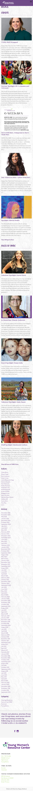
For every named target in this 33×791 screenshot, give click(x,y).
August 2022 (4, 555)
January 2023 (5, 547)
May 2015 (4, 677)
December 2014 (5, 686)
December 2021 (5, 562)
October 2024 (5, 522)
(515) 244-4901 (5, 780)
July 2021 (3, 570)
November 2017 (5, 639)
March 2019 (4, 614)
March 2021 (4, 576)
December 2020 (5, 581)
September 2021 (5, 566)
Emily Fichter (5, 478)
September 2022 (6, 553)
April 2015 (4, 679)
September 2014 (5, 692)
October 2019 (5, 604)
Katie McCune (5, 487)
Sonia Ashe (4, 501)
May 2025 (4, 516)
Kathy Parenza (5, 486)
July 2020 (4, 587)
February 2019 (5, 616)
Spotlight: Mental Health (10, 220)
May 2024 (4, 530)
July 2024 (4, 526)
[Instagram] (18, 731)
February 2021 (5, 577)
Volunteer (4, 770)
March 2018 (4, 633)
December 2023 (5, 536)
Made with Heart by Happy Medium (16, 789)
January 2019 (5, 618)
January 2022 (5, 560)
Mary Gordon (5, 495)
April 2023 (4, 543)
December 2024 (5, 520)
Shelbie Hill (4, 499)
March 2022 (4, 558)
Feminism (4, 704)
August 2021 (4, 568)
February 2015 (5, 682)
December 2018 (5, 619)
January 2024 (5, 534)
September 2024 (6, 524)
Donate (3, 768)
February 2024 (5, 532)
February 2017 (5, 652)
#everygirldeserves (6, 700)
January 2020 (5, 598)
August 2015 (4, 671)
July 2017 (3, 646)
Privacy (7, 782)
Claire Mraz (4, 472)
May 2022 (4, 556)
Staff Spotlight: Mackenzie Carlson (14, 445)
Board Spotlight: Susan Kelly (12, 363)
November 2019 (5, 602)
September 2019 (5, 606)
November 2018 (5, 621)
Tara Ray (3, 503)
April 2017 (4, 648)
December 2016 (5, 656)
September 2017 (5, 642)
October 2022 (5, 551)
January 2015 (5, 684)
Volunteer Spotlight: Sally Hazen (13, 402)
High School (4, 760)
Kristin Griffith (5, 491)
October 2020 (5, 583)
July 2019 (3, 610)
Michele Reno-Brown (7, 497)
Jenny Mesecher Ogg (7, 480)
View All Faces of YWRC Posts (9, 464)
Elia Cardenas (5, 476)
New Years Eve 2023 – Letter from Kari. (15, 177)
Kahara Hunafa (5, 482)
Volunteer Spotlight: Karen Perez (13, 275)
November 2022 (5, 549)
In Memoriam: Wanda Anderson (13, 320)
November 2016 (5, 658)
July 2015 (3, 673)
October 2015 (5, 667)
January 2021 (5, 579)
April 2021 (4, 574)
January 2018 (5, 637)
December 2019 (5, 600)
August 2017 (4, 644)
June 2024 (4, 528)
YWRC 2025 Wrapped (9, 42)
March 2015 (4, 680)
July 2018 (3, 629)
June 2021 (4, 572)
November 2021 (5, 564)
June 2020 (4, 589)
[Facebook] (15, 731)
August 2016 (4, 663)
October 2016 (5, 659)
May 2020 (4, 591)
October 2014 (5, 690)
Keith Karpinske (5, 489)
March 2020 (4, 595)
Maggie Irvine (5, 493)
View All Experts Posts (7, 240)
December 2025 (5, 513)
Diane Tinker (4, 474)
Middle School (5, 758)
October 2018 (5, 623)
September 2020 (6, 585)
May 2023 (4, 541)
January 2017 (5, 654)
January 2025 (5, 518)
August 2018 (4, 627)
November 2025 (5, 515)
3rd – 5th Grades (6, 756)
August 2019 (4, 608)
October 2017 (5, 640)
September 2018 (5, 625)
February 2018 (5, 635)
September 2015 (5, 669)
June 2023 (4, 539)
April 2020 (4, 593)
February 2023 (5, 545)
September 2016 (5, 661)
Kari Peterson (5, 484)
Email (2, 782)
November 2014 (5, 688)
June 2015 (4, 675)
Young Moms (5, 706)
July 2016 (3, 665)
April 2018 (4, 631)
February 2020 (5, 597)
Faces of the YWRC (6, 702)
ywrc (2, 505)
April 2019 (4, 612)
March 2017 (4, 650)
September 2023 (6, 537)
